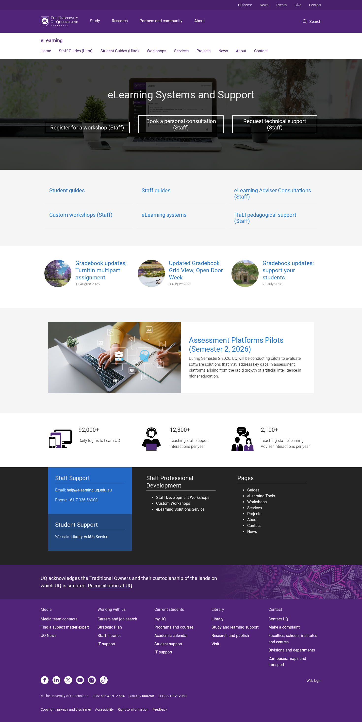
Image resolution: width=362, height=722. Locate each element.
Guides (253, 490)
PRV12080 (178, 696)
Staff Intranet (109, 635)
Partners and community (161, 20)
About (199, 20)
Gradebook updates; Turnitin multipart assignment (101, 270)
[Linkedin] (56, 680)
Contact (315, 5)
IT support (106, 644)
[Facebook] (45, 680)
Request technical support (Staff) (274, 124)
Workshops (156, 51)
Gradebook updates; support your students (288, 270)
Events (281, 5)
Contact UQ (278, 619)
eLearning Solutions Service (180, 509)
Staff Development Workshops (182, 497)
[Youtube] (80, 680)
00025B (148, 696)
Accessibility (104, 709)
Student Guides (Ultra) (119, 51)
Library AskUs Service (89, 536)
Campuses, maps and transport (287, 661)
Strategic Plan (110, 627)
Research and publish (230, 635)
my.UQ (160, 619)
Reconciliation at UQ (110, 586)
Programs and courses (174, 627)
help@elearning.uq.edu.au (89, 490)
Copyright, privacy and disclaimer (66, 709)
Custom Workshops (173, 503)
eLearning (52, 40)
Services (181, 51)
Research (120, 20)
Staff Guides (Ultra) (76, 51)
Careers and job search (117, 619)
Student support (168, 644)
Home (46, 51)
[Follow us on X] (68, 680)
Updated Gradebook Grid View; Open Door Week (196, 270)
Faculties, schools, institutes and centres (292, 638)
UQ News (48, 635)
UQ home (245, 5)
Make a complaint (284, 627)
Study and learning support (235, 627)
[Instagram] (92, 680)
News (264, 5)
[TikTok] (104, 680)
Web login (314, 681)
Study (95, 20)
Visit (215, 644)
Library (218, 619)
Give (298, 5)
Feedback (159, 709)
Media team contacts (59, 619)
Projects (204, 51)
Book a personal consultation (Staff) (181, 124)
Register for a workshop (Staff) (87, 127)
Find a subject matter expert (65, 627)
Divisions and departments (291, 650)
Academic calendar (171, 635)
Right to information (133, 709)
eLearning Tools (261, 496)
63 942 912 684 (113, 696)
